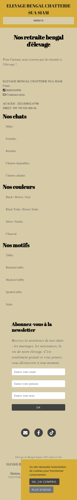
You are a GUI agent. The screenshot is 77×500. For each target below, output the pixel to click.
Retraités (11, 151)
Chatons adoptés (15, 175)
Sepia (9, 304)
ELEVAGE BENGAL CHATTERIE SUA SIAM (39, 9)
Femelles (11, 138)
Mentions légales (19, 473)
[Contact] (25, 432)
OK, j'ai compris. (44, 481)
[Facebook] (38, 432)
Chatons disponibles (18, 163)
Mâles (9, 126)
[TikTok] (51, 432)
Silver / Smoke (14, 221)
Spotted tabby (14, 292)
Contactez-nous (15, 94)
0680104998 (13, 90)
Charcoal (11, 234)
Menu (37, 20)
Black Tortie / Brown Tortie (22, 209)
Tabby (9, 255)
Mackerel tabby (15, 279)
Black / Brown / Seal (18, 197)
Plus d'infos (41, 489)
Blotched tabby (15, 267)
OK (38, 407)
